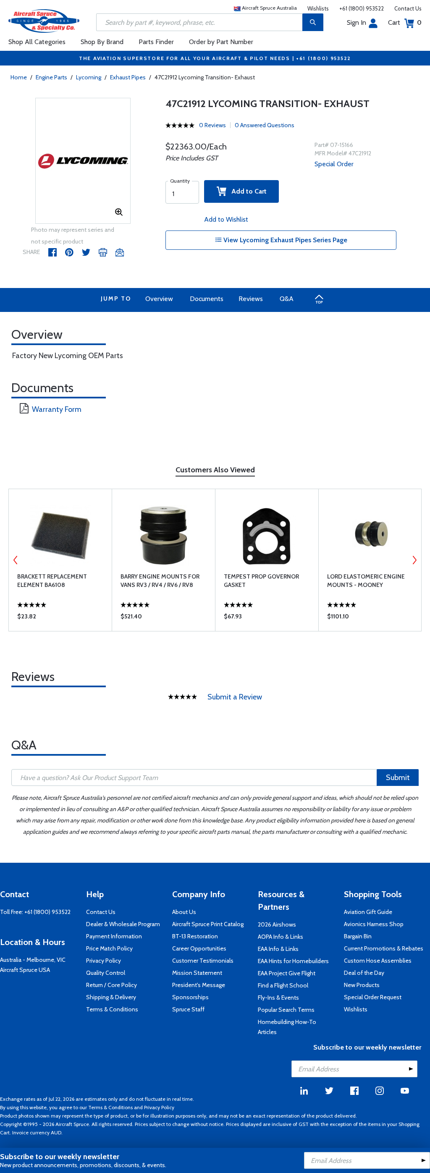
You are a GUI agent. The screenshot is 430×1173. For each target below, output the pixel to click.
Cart (405, 22)
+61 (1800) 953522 (361, 8)
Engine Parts (51, 77)
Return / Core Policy (111, 985)
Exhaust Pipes (128, 77)
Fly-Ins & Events (278, 997)
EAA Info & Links (278, 949)
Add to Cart (246, 191)
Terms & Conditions (112, 1009)
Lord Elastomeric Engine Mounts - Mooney (366, 581)
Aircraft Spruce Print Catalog (208, 924)
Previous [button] (15, 560)
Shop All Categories (37, 42)
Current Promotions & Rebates (383, 948)
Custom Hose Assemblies (378, 960)
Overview (159, 299)
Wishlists (318, 8)
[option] (83, 161)
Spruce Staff (188, 1009)
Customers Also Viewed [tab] (215, 469)
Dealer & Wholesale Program (123, 924)
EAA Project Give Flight (286, 973)
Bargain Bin (358, 936)
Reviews (251, 299)
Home (18, 77)
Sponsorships (190, 997)
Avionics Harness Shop (374, 924)
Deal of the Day (364, 973)
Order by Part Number (221, 42)
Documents (206, 299)
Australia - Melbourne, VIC (33, 960)
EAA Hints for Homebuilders (293, 961)
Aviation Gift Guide (368, 912)
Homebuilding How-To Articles (287, 1027)
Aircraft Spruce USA (25, 970)
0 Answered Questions (264, 125)
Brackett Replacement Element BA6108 (52, 581)
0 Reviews (212, 125)
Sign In (356, 22)
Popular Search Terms (286, 1009)
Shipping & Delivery (111, 997)
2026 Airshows (277, 924)
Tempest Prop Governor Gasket (261, 581)
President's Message (198, 985)
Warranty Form (56, 409)
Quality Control (105, 973)
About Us (184, 912)
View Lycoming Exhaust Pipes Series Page (284, 240)
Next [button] (414, 560)
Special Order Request (372, 997)
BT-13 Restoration (195, 936)
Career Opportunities (199, 948)
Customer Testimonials (202, 960)
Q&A (287, 299)
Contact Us (408, 8)
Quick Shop (60, 618)
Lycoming (88, 77)
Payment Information (114, 936)
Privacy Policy (103, 960)
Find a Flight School (283, 985)
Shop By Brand (102, 42)
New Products (362, 985)
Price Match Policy (109, 948)
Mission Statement (197, 973)
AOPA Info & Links (280, 936)
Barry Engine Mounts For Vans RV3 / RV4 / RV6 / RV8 (160, 581)
